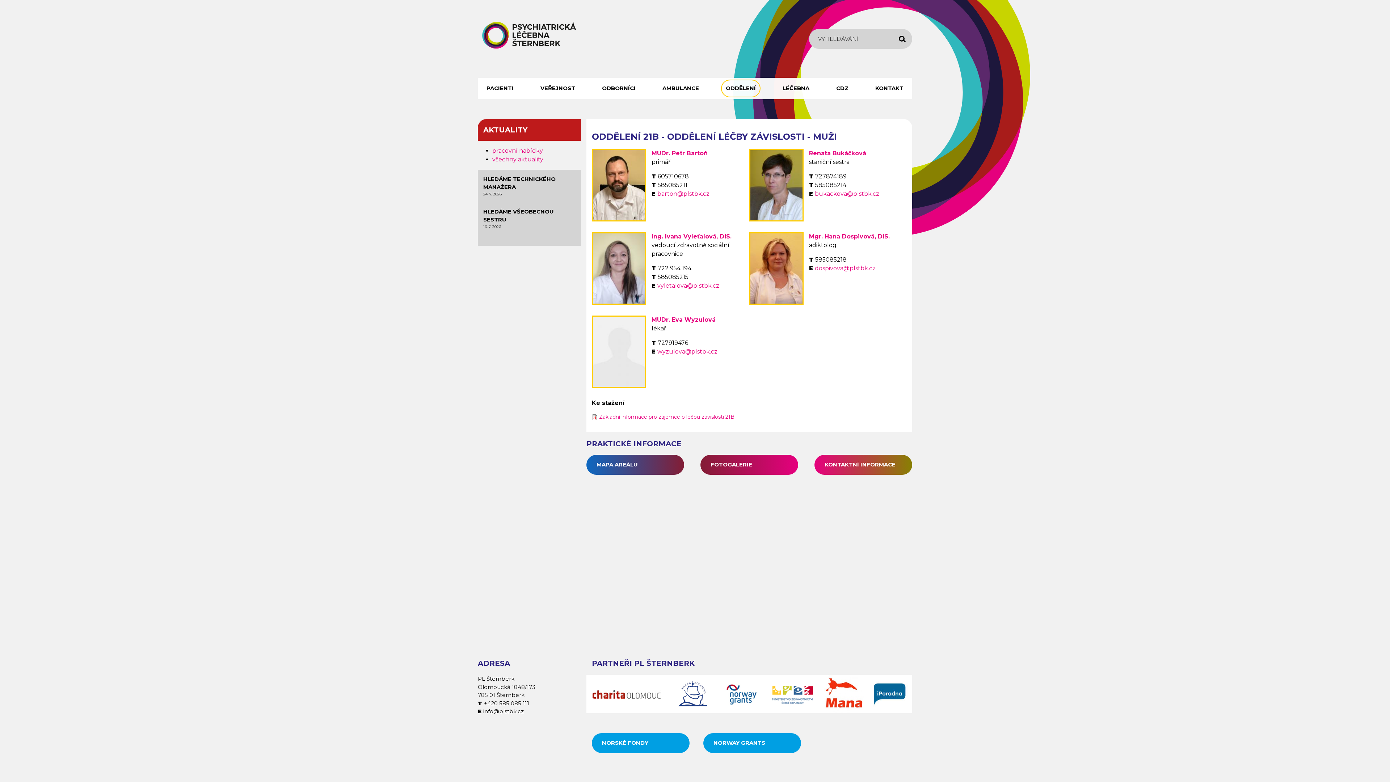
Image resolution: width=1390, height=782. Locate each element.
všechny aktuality (517, 159)
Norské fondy (625, 742)
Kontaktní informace (860, 464)
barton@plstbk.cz (683, 193)
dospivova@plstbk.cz (845, 268)
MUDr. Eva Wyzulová (684, 319)
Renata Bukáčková (837, 153)
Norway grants (739, 742)
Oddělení (741, 88)
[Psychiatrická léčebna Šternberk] (529, 35)
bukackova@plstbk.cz (847, 193)
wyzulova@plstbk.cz (687, 351)
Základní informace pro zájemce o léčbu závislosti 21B (666, 417)
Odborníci (619, 88)
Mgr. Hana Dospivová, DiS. (849, 236)
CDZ (842, 88)
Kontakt (889, 88)
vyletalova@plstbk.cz (688, 285)
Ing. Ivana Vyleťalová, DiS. (692, 236)
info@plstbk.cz (503, 711)
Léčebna (796, 88)
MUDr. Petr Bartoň (680, 153)
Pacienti (500, 88)
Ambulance (680, 88)
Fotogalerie (731, 464)
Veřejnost (557, 88)
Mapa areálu (617, 464)
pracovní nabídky (517, 150)
